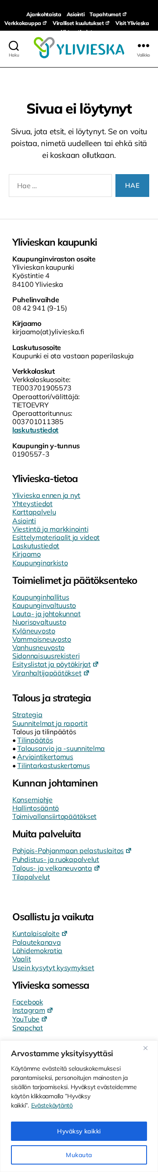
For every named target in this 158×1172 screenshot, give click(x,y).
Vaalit (21, 958)
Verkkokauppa (22, 23)
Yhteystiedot (77, 32)
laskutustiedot (35, 429)
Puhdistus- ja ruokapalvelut (55, 859)
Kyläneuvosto (33, 630)
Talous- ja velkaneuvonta (52, 868)
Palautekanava (36, 942)
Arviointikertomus (45, 756)
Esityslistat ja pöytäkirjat (51, 664)
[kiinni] (149, 1048)
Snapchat (27, 1027)
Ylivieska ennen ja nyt (46, 495)
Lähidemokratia (37, 950)
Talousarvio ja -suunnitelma (61, 748)
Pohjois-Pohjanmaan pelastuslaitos (68, 850)
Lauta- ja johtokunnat (46, 613)
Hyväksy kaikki (79, 1131)
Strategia (27, 714)
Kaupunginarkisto (40, 562)
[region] (79, 1106)
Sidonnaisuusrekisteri (45, 655)
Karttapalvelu (34, 511)
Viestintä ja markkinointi (50, 529)
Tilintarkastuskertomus (53, 765)
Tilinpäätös (35, 740)
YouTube (26, 1019)
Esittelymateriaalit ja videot (56, 537)
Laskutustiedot (35, 545)
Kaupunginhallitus (40, 597)
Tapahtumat (105, 14)
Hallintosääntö (35, 808)
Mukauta (79, 1155)
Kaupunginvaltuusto (44, 605)
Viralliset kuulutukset (78, 23)
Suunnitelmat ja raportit (50, 723)
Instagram (28, 1010)
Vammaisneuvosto (41, 639)
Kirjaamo (26, 554)
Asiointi (76, 14)
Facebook (27, 1001)
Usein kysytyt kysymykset (53, 967)
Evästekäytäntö (52, 1105)
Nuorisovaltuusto (39, 622)
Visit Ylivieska (132, 23)
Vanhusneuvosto (38, 647)
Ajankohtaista (43, 14)
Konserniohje (32, 799)
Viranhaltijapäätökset (46, 672)
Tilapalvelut (31, 876)
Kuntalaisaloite (36, 933)
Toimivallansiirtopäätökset (54, 816)
